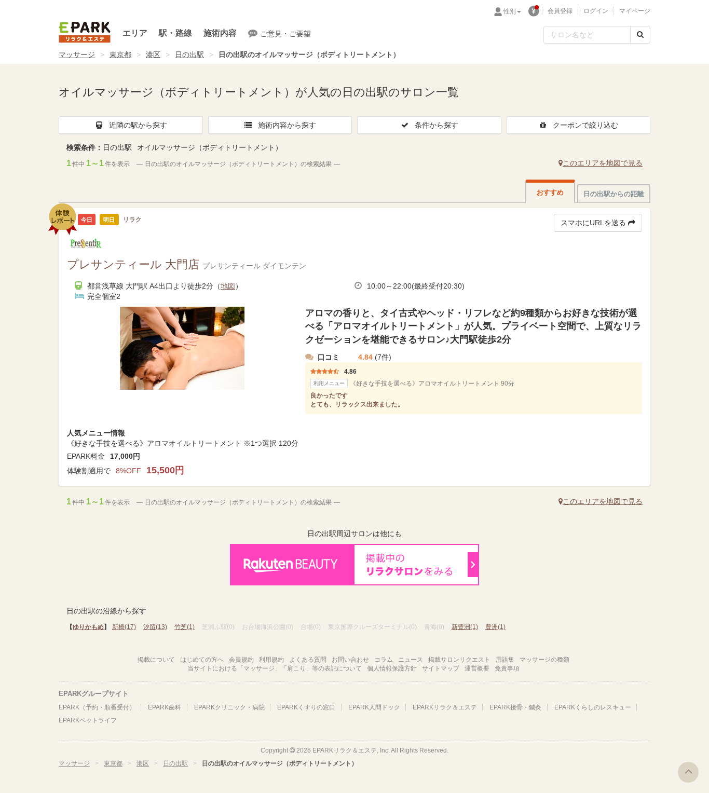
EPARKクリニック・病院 (229, 707)
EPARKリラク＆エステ (85, 32)
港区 (153, 54)
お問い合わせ (350, 659)
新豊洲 (465, 627)
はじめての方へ (202, 659)
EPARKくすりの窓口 (306, 707)
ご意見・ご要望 (285, 34)
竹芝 (184, 627)
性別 (509, 11)
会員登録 (560, 11)
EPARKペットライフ (88, 720)
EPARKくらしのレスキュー (592, 707)
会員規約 (241, 659)
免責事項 (507, 668)
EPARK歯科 (164, 707)
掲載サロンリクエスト (459, 659)
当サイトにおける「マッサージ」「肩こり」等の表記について (274, 668)
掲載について (156, 659)
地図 (228, 286)
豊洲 (495, 627)
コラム (383, 659)
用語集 (505, 659)
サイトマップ (440, 668)
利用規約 (271, 659)
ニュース (410, 659)
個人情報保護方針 (392, 668)
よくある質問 (307, 659)
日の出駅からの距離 (613, 194)
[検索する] (640, 34)
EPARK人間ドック (374, 707)
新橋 (124, 627)
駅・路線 (175, 33)
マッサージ (77, 54)
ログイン (595, 11)
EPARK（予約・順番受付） (97, 707)
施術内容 (220, 33)
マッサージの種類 (544, 659)
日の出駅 (189, 54)
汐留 (155, 627)
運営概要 (477, 668)
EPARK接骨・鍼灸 (515, 707)
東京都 (120, 54)
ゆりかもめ (88, 627)
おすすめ (550, 192)
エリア (134, 33)
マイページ (634, 11)
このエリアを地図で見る (603, 163)
